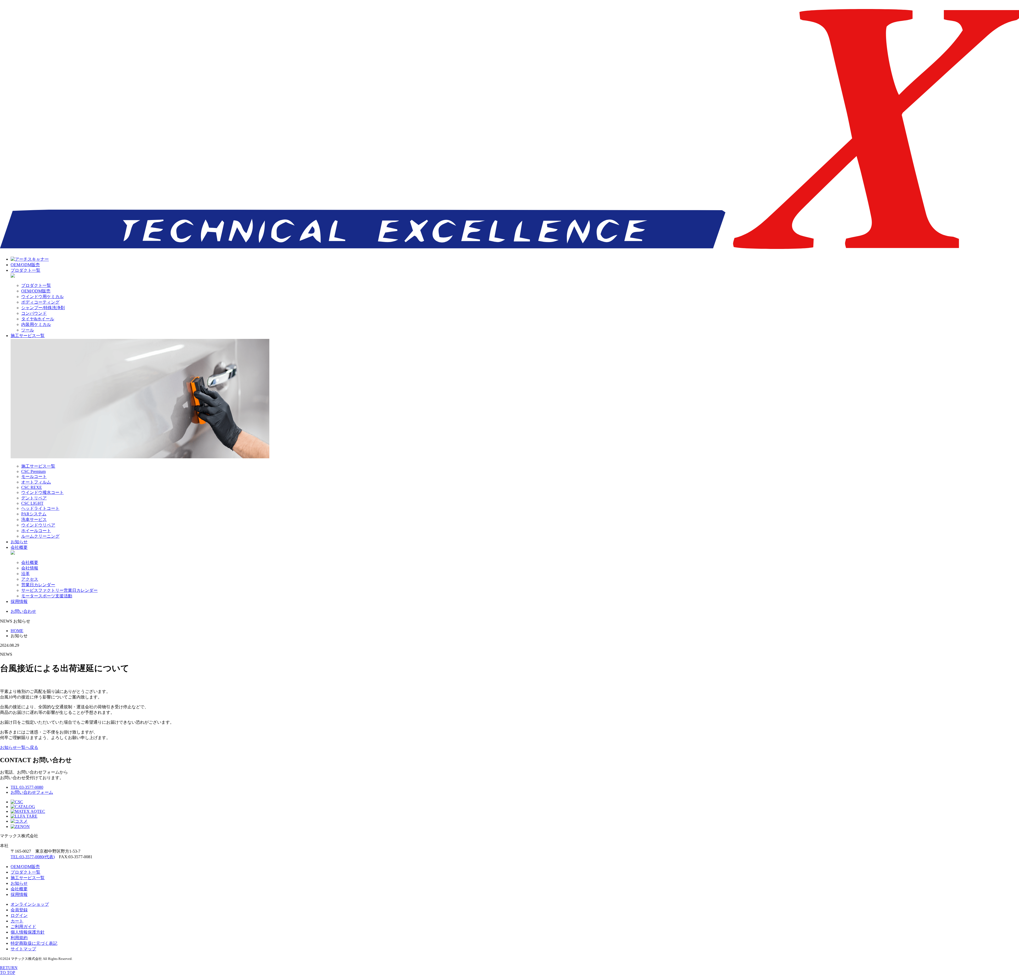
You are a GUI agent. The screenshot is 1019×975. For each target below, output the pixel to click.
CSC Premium (33, 471)
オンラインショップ (30, 904)
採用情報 (19, 601)
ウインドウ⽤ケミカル (42, 296)
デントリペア (34, 498)
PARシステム (33, 514)
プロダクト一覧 (25, 270)
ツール (27, 330)
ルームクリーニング (40, 536)
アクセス (29, 579)
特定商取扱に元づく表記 (34, 943)
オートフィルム (36, 482)
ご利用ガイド (23, 926)
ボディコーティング (40, 302)
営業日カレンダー (38, 585)
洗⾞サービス (34, 519)
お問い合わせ (23, 611)
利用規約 (19, 937)
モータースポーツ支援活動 (46, 596)
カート (17, 921)
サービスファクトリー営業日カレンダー (59, 590)
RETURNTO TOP (9, 970)
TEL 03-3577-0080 (27, 787)
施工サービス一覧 (28, 335)
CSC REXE (31, 487)
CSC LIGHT (32, 503)
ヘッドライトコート (40, 508)
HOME (17, 630)
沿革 (25, 573)
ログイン (19, 915)
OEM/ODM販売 (25, 264)
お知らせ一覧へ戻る (19, 747)
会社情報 (29, 568)
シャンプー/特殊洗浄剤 (43, 307)
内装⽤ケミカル (36, 324)
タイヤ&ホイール (37, 319)
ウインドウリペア (38, 525)
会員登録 (19, 910)
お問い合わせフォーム (32, 792)
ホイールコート (36, 530)
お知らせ (19, 542)
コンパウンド (34, 313)
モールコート (34, 476)
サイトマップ (23, 949)
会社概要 (19, 547)
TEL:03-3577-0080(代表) (33, 857)
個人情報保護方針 (28, 932)
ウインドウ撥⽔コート (42, 492)
